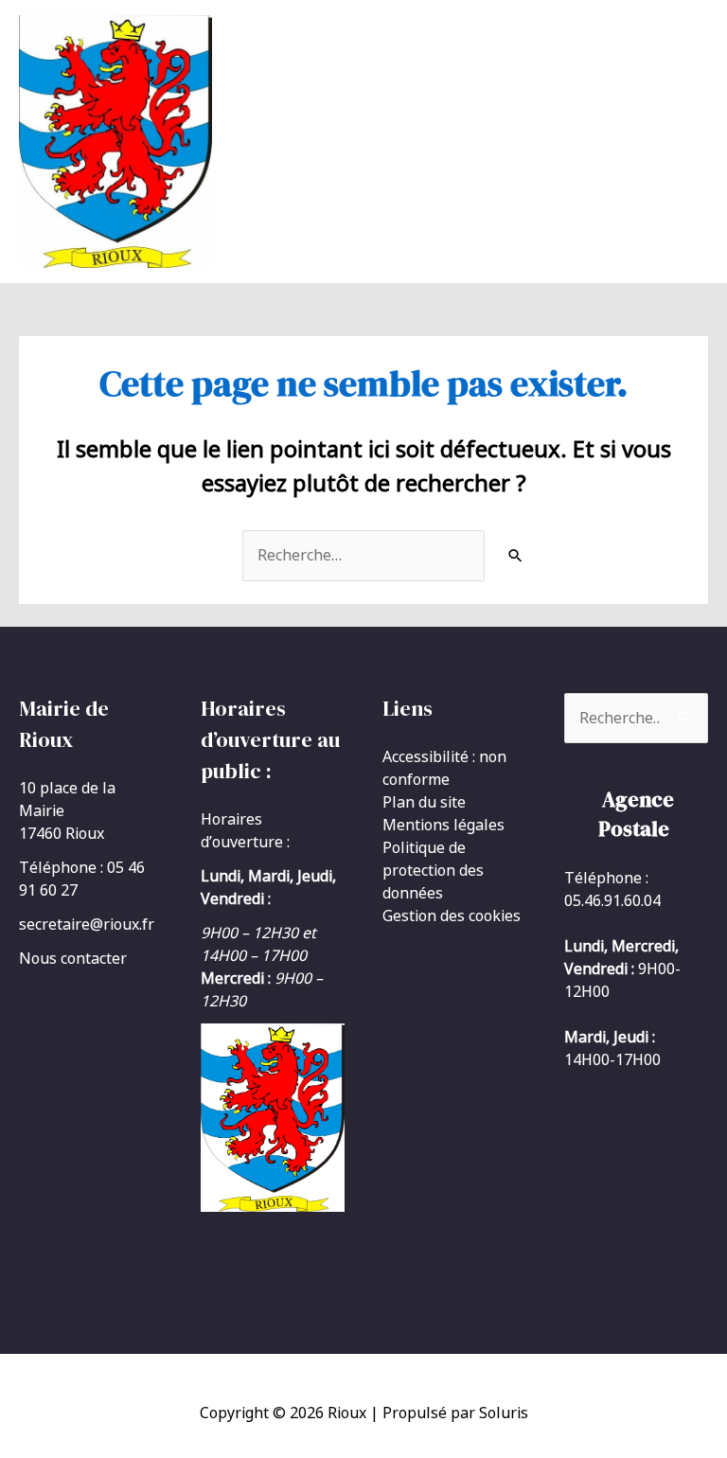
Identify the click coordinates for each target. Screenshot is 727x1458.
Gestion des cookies (451, 915)
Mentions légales (443, 824)
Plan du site (424, 801)
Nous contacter (73, 958)
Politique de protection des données (433, 870)
